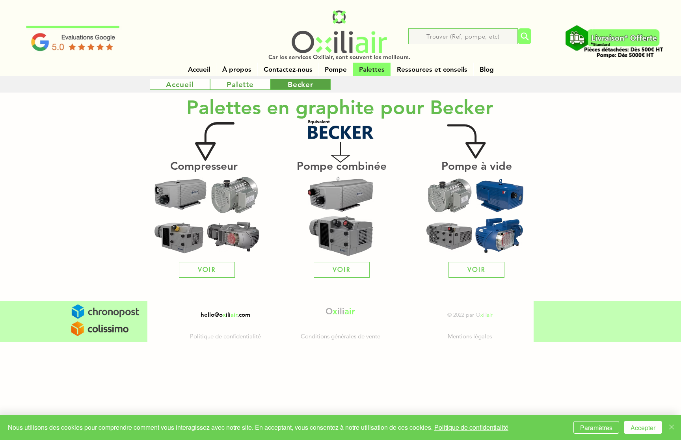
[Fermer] (671, 427)
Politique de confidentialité (471, 427)
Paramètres (596, 427)
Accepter (643, 427)
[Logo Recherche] (524, 36)
